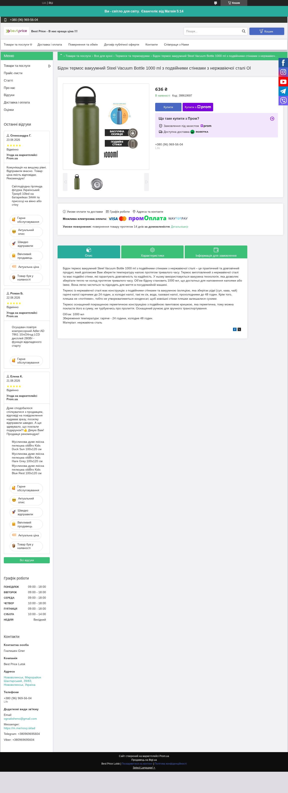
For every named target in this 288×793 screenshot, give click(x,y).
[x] (239, 330)
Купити (168, 107)
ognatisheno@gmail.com (20, 718)
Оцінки (9, 109)
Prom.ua (164, 756)
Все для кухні (103, 56)
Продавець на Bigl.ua (144, 759)
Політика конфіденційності (171, 763)
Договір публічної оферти (121, 44)
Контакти (151, 44)
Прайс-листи (13, 73)
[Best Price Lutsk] (16, 31)
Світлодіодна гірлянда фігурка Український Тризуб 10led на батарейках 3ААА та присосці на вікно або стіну (27, 196)
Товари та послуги (16, 44)
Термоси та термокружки (132, 56)
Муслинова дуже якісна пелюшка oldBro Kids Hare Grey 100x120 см (28, 457)
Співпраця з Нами (176, 44)
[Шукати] (243, 31)
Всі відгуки (27, 560)
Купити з (190, 107)
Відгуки (9, 95)
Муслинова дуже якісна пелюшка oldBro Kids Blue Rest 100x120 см (28, 469)
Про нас (9, 88)
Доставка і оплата (50, 44)
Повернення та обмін (83, 44)
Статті (8, 80)
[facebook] (235, 330)
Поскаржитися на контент (137, 763)
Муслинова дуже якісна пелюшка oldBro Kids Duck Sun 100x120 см (28, 445)
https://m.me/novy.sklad (19, 728)
